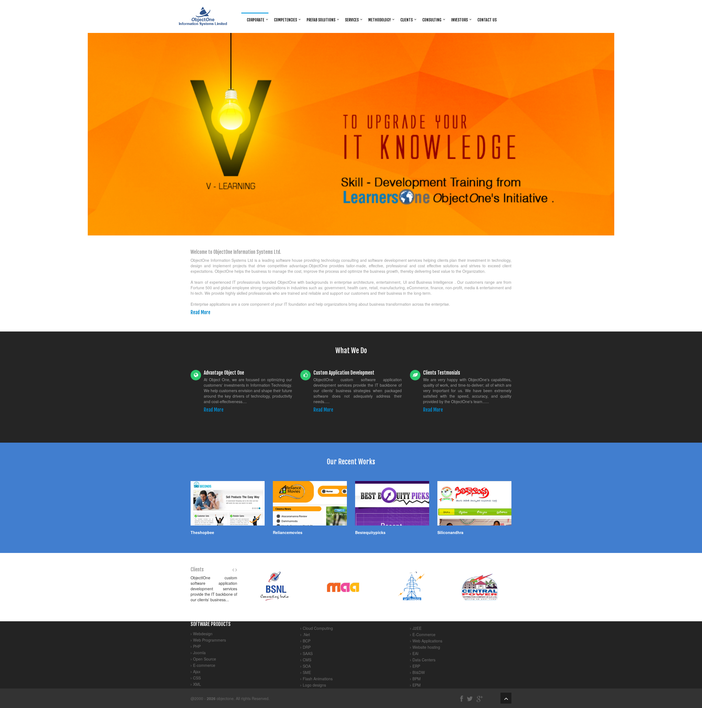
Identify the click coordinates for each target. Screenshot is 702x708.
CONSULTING (431, 20)
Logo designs (314, 685)
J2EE (416, 628)
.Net (306, 634)
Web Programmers (209, 640)
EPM (416, 685)
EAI (415, 653)
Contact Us (487, 20)
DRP (307, 647)
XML (197, 684)
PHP (197, 646)
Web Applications (427, 641)
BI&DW (418, 672)
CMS (307, 659)
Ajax (196, 671)
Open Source (204, 659)
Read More (200, 312)
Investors (459, 20)
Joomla (199, 652)
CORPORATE (255, 20)
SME (307, 672)
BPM (416, 678)
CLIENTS (406, 20)
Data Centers (423, 659)
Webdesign (203, 633)
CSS (197, 678)
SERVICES (352, 20)
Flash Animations (318, 678)
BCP (306, 641)
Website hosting (426, 647)
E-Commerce (423, 634)
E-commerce (204, 665)
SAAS (308, 653)
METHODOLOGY (379, 20)
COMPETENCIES (285, 20)
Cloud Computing (318, 628)
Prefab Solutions (321, 20)
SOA (307, 666)
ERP (416, 666)
